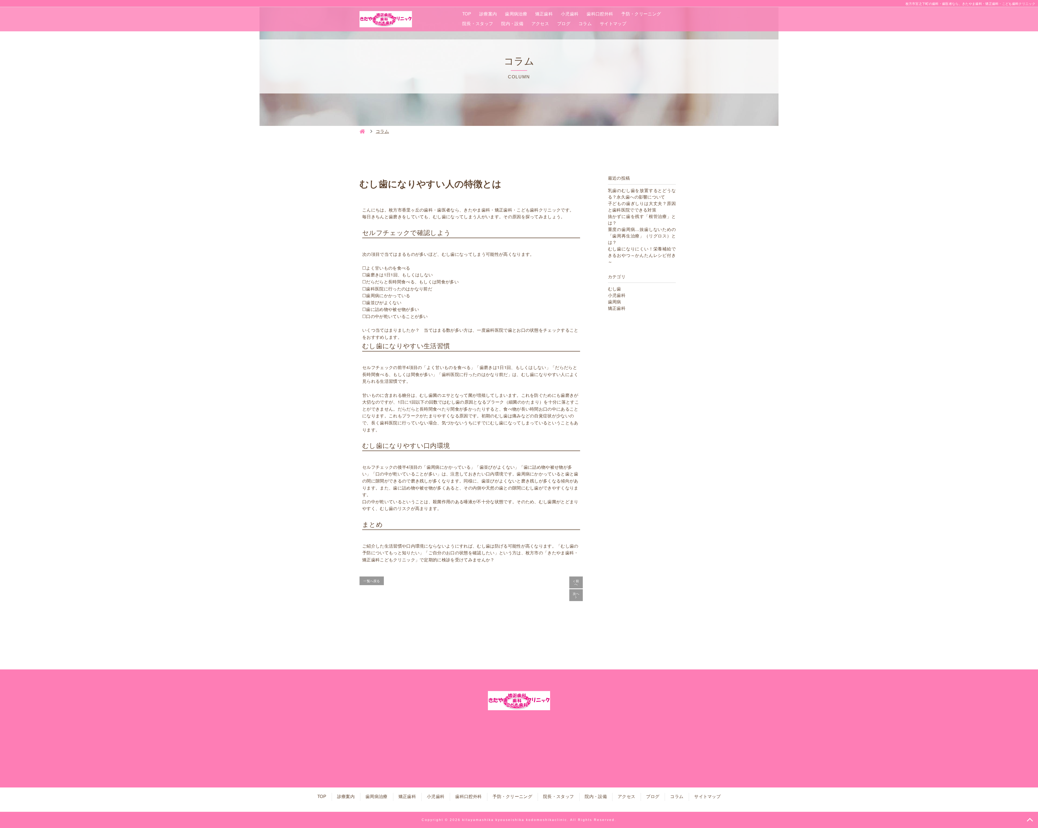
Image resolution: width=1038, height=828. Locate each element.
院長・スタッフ (477, 23)
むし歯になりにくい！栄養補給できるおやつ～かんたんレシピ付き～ (642, 255)
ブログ (563, 23)
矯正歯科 (544, 14)
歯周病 (614, 302)
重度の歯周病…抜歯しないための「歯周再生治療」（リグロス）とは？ (642, 235)
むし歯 (614, 289)
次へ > (576, 595)
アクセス (540, 23)
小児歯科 (569, 14)
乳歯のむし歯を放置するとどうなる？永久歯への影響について (642, 193)
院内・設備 (512, 23)
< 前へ (576, 582)
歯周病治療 (516, 14)
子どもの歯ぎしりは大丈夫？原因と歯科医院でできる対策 (642, 206)
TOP (466, 14)
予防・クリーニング (641, 14)
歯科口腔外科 (600, 14)
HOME (362, 131)
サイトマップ (613, 23)
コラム (585, 23)
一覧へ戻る (371, 580)
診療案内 (488, 14)
